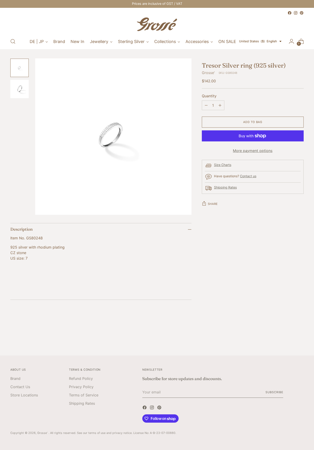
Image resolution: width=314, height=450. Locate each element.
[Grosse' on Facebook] (290, 13)
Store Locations (24, 395)
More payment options (252, 150)
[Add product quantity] (220, 105)
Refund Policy (81, 378)
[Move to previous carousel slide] (289, 340)
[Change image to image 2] (19, 89)
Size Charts (222, 165)
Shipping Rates (225, 187)
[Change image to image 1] (19, 68)
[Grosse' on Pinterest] (302, 13)
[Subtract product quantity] (206, 105)
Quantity (209, 96)
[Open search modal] (12, 41)
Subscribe (274, 392)
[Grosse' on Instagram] (296, 13)
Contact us (248, 176)
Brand (15, 378)
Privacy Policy (81, 386)
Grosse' (208, 72)
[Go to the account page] (291, 41)
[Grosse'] (157, 25)
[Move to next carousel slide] (300, 340)
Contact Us (20, 386)
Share (213, 204)
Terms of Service (83, 395)
